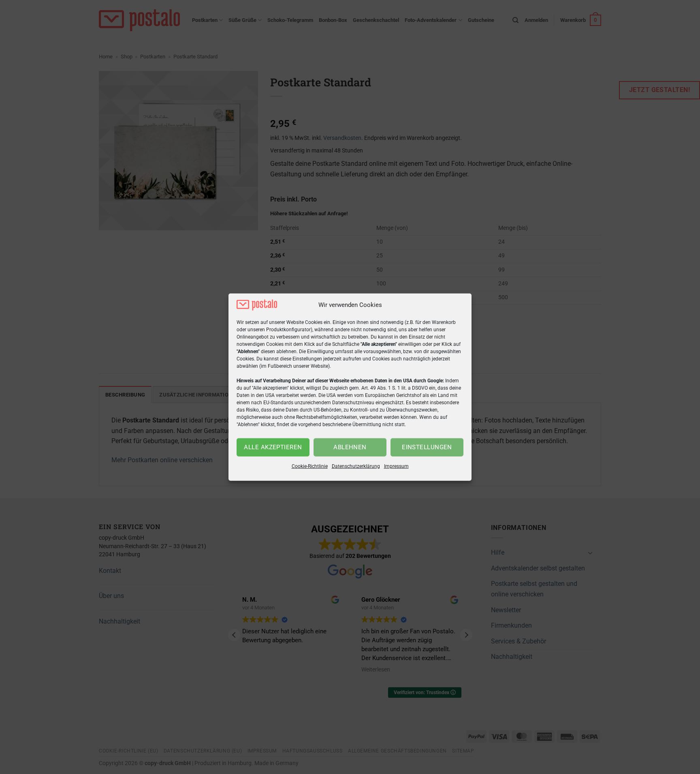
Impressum (396, 466)
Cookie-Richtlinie (310, 466)
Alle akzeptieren (273, 447)
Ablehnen (350, 447)
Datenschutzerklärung (356, 466)
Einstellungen (427, 447)
